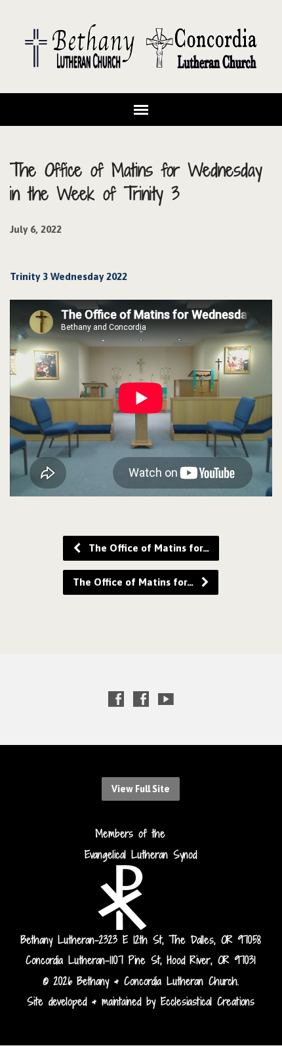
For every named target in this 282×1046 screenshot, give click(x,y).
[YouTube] (166, 698)
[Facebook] (116, 698)
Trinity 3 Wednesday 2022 (68, 276)
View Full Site (140, 789)
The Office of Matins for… (147, 547)
